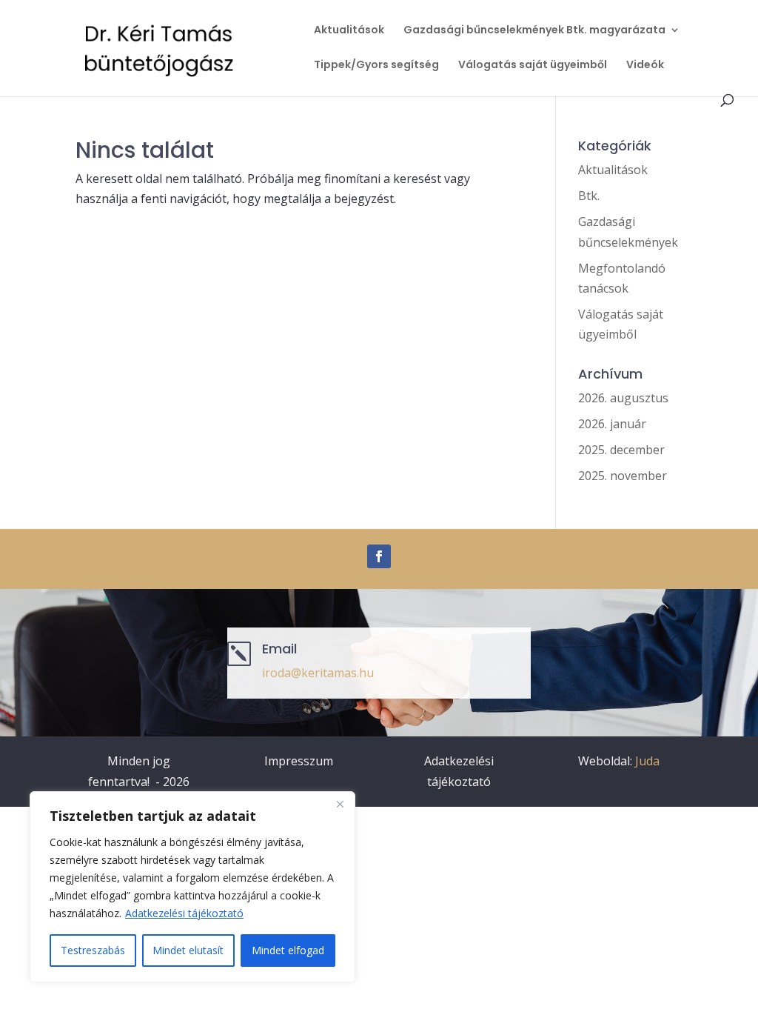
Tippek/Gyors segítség (376, 65)
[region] (192, 886)
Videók (645, 65)
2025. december (621, 450)
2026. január (612, 424)
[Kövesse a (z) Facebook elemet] (379, 556)
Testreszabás (93, 950)
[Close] (340, 804)
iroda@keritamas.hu (318, 673)
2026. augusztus (623, 398)
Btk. (589, 195)
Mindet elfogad (288, 950)
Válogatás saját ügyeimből (532, 65)
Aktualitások (349, 30)
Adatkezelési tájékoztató (184, 913)
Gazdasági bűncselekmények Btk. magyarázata (534, 30)
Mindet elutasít (188, 950)
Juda (647, 761)
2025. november (622, 475)
